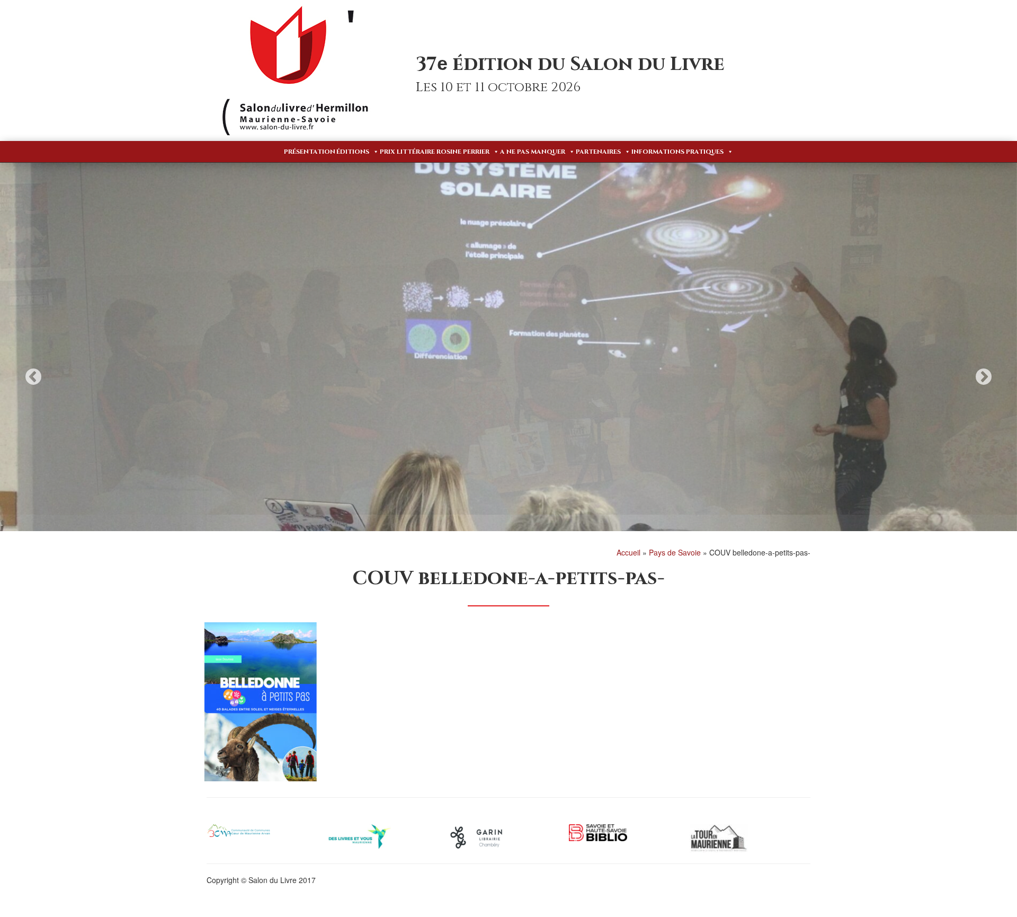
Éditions (352, 151)
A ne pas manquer (532, 151)
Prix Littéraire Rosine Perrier (434, 151)
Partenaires (598, 151)
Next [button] (984, 376)
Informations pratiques (677, 151)
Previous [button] (33, 376)
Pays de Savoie (675, 552)
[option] (508, 367)
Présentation (309, 151)
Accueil (628, 552)
